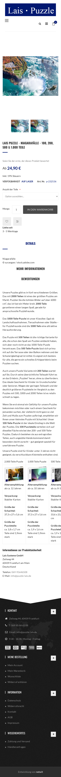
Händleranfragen (17, 746)
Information (14, 692)
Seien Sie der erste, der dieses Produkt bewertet (26, 161)
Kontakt (12, 610)
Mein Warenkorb (16, 670)
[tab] (30, 244)
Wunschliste (14, 676)
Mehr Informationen (30, 268)
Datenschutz (14, 700)
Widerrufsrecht (16, 706)
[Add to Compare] (17, 221)
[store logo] (30, 9)
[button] (20, 126)
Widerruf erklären (17, 682)
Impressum (13, 722)
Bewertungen (30, 279)
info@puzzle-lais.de (21, 575)
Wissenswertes (16, 733)
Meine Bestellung (17, 657)
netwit (39, 771)
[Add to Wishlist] (7, 221)
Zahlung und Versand (19, 741)
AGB (10, 717)
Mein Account (15, 665)
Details (30, 243)
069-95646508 (19, 572)
